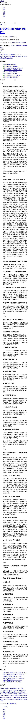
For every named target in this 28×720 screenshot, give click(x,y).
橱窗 (12, 693)
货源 (18, 690)
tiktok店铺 (7, 690)
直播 (4, 9)
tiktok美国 (7, 699)
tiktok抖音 (22, 697)
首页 (4, 7)
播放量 (22, 699)
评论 (16, 697)
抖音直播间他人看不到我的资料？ (13, 70)
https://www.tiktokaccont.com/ (19, 42)
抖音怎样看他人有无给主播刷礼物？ (13, 68)
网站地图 (13, 703)
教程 (4, 11)
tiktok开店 (15, 699)
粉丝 (5, 692)
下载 (7, 695)
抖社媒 (2, 1)
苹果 (17, 693)
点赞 (17, 695)
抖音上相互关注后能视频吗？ (12, 77)
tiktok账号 (6, 693)
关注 (22, 693)
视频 (4, 13)
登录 (9, 692)
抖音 (1, 51)
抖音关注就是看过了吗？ (10, 73)
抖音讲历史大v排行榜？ (10, 64)
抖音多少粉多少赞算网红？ (11, 71)
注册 (12, 695)
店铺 (14, 692)
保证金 (3, 697)
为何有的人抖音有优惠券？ (11, 66)
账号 (13, 690)
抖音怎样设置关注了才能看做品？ (13, 75)
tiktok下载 (10, 697)
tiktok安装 (23, 695)
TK (4, 16)
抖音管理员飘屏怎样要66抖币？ (8, 54)
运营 (4, 14)
